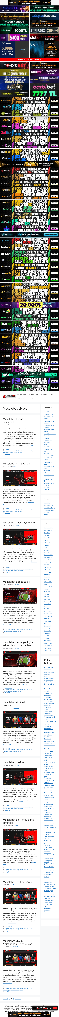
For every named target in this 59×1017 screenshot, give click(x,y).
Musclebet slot (47, 853)
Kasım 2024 (47, 545)
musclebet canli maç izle (48, 715)
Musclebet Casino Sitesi (49, 745)
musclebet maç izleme (48, 820)
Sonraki (18, 999)
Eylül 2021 (47, 638)
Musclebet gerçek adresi (49, 750)
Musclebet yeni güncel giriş (50, 889)
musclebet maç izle (48, 818)
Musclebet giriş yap (49, 770)
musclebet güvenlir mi (49, 797)
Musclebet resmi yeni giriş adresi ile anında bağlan (18, 644)
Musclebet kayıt (48, 804)
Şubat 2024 (47, 567)
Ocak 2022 (47, 628)
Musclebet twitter (48, 876)
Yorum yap (7, 454)
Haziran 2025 (48, 535)
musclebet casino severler (49, 743)
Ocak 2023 (47, 599)
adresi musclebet (48, 667)
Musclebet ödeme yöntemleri (49, 897)
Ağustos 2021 (48, 640)
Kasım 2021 (47, 633)
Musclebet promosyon (48, 840)
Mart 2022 (47, 623)
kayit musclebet (48, 680)
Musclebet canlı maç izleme (49, 734)
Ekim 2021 (47, 636)
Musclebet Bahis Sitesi (48, 698)
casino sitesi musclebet (49, 670)
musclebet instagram (48, 799)
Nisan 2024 (47, 562)
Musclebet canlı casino (50, 723)
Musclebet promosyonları (48, 846)
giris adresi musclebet (49, 672)
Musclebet (30, 398)
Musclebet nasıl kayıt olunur (19, 522)
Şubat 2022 (47, 626)
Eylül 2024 (47, 550)
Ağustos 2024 (48, 552)
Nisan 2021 (47, 650)
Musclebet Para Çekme (49, 837)
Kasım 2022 (47, 604)
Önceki (5, 999)
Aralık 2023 (47, 572)
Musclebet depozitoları (16, 581)
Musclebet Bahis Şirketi (48, 701)
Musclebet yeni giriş (49, 886)
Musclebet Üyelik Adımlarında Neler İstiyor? (18, 942)
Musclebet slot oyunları (49, 854)
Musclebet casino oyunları (49, 740)
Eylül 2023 (47, 579)
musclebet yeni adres (48, 882)
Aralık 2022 (47, 601)
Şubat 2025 (47, 540)
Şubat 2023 (47, 596)
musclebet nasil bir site (48, 825)
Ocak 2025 (47, 542)
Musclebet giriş (48, 758)
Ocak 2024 (47, 569)
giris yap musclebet (47, 676)
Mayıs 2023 (47, 589)
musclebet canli (47, 713)
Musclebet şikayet (7, 452)
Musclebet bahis (49, 693)
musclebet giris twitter (49, 755)
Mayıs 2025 (47, 538)
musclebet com (48, 746)
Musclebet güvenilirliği (48, 790)
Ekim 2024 (47, 547)
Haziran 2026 (48, 530)
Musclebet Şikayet (21, 394)
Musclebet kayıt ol (48, 806)
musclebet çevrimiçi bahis (49, 892)
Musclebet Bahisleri (47, 695)
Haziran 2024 (48, 557)
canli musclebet (47, 669)
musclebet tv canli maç (48, 868)
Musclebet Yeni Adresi (47, 394)
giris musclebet (47, 674)
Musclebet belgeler (47, 705)
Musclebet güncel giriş (49, 784)
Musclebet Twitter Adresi (17, 881)
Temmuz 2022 (48, 613)
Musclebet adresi (48, 690)
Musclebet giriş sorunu (48, 766)
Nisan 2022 (47, 621)
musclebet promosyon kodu (49, 842)
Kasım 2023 (47, 574)
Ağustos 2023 (48, 582)
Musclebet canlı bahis (49, 718)
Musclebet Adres (47, 686)
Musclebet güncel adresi (49, 779)
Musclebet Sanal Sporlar (49, 849)
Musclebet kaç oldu (49, 809)
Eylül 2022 (47, 609)
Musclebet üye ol (48, 902)
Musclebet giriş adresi (49, 763)
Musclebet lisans (47, 812)
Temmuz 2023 (48, 584)
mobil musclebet (48, 681)
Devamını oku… (29, 445)
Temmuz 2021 (48, 643)
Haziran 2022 (48, 616)
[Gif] (29, 164)
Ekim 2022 (47, 606)
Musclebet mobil (47, 821)
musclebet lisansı (47, 816)
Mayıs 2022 (47, 618)
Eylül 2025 (47, 533)
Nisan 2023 (47, 591)
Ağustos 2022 (48, 611)
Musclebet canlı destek (48, 727)
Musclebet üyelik (49, 900)
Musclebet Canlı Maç (48, 730)
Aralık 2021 (47, 631)
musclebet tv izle (48, 872)
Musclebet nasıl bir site (26, 451)
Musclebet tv (49, 867)
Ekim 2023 (47, 577)
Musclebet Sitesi (47, 851)
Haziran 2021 (48, 645)
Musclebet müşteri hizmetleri (49, 823)
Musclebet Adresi (49, 412)
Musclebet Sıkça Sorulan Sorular (49, 864)
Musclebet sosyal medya (48, 858)
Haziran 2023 (48, 587)
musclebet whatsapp (48, 880)
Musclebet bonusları (48, 711)
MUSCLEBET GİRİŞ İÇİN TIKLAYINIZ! (29, 59)
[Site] (29, 100)
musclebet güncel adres (48, 775)
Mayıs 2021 (47, 648)
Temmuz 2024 (48, 555)
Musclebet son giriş (47, 856)
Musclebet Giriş (21, 398)
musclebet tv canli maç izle (49, 870)
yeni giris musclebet (48, 914)
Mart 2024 (47, 564)
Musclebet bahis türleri (16, 463)
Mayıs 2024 (47, 560)
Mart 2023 (47, 594)
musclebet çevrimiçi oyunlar (49, 894)
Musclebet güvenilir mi (15, 451)
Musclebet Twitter (33, 394)
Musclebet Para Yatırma (49, 833)
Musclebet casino (13, 762)
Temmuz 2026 (48, 528)
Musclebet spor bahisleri (48, 861)
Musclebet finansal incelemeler (14, 420)
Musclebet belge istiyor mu (49, 703)
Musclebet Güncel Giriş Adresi (49, 788)
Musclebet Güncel (49, 772)
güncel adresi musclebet (49, 678)
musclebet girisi (47, 753)
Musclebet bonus (47, 708)
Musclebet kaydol (48, 802)
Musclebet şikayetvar (17, 452)
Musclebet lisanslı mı (48, 814)
